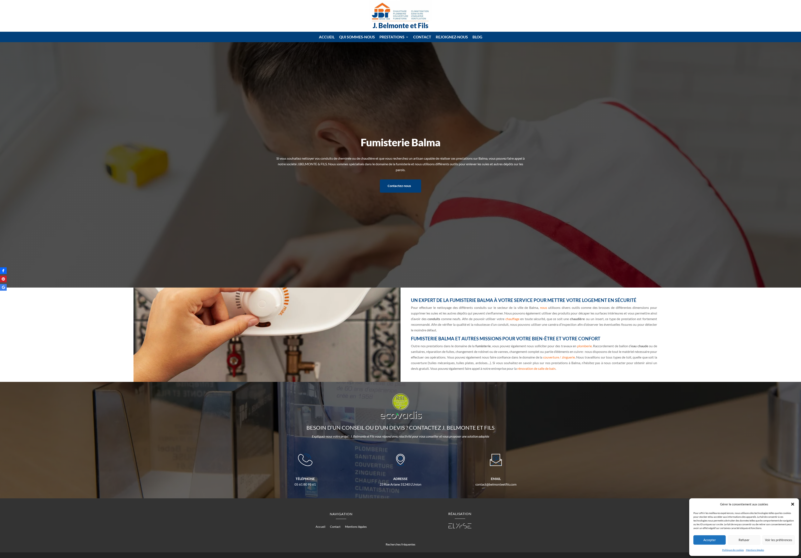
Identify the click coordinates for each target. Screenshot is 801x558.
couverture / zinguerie (559, 357)
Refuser (744, 540)
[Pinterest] (3, 279)
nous (543, 307)
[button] (793, 504)
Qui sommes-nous (357, 37)
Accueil (327, 37)
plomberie (584, 346)
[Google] (3, 287)
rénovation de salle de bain (536, 368)
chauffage (512, 319)
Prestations (391, 37)
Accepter (709, 540)
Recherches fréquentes (400, 544)
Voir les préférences (778, 540)
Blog (477, 37)
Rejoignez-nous (452, 37)
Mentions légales (755, 550)
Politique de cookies (733, 550)
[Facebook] (3, 270)
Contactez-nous (399, 186)
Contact (422, 37)
